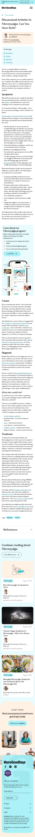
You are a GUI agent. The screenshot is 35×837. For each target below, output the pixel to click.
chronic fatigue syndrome (12, 416)
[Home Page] (14, 762)
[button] (31, 8)
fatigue (7, 102)
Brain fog (7, 163)
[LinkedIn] (15, 766)
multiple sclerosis (9, 428)
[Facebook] (5, 766)
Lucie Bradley (14, 40)
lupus (5, 423)
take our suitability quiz (20, 506)
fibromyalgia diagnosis (22, 373)
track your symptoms (8, 363)
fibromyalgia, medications (20, 490)
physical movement (8, 494)
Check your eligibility (17, 723)
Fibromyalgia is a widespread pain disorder (15, 116)
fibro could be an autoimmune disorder (14, 323)
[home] (9, 7)
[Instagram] (10, 766)
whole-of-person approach (21, 498)
